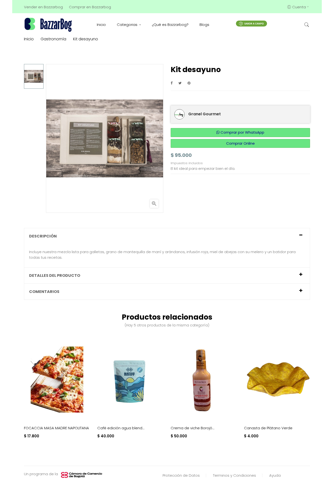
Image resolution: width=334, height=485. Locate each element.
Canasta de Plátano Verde (268, 428)
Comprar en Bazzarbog (90, 7)
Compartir (172, 83)
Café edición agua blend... (121, 428)
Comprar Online (240, 143)
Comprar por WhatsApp (242, 132)
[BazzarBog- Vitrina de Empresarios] (49, 24)
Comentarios (44, 291)
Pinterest (189, 83)
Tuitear (180, 83)
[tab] (167, 236)
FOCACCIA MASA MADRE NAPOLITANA (56, 428)
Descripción (43, 236)
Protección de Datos (181, 475)
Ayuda (275, 475)
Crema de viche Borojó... (192, 428)
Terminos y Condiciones (234, 475)
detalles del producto (54, 275)
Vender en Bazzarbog (43, 7)
